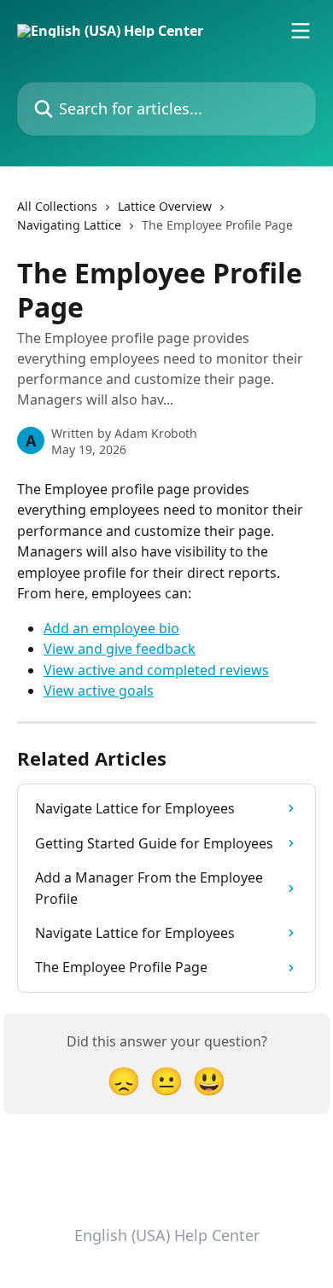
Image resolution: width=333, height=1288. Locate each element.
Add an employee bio (111, 628)
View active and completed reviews (156, 670)
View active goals (99, 690)
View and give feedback (120, 648)
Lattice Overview (165, 206)
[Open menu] (300, 30)
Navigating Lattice (69, 225)
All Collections (57, 206)
